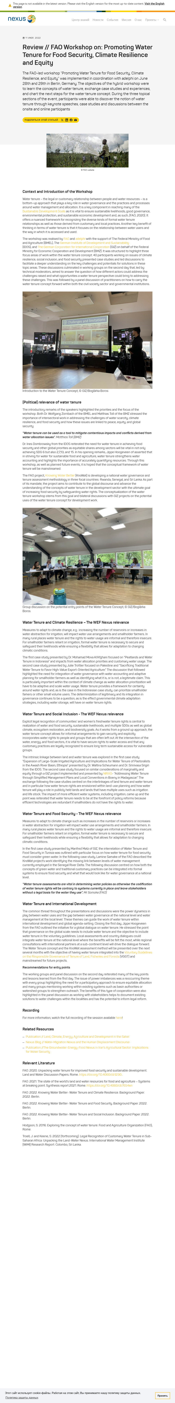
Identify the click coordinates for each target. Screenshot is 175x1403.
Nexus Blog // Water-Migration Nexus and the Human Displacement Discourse (78, 1042)
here (119, 1018)
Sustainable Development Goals (44, 211)
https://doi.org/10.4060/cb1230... (101, 1074)
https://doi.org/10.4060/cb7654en (109, 1085)
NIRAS (107, 773)
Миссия (126, 20)
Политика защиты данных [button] (21, 1397)
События (112, 20)
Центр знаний (80, 20)
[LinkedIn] (66, 120)
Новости (98, 20)
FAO (66, 239)
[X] (62, 120)
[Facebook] (71, 120)
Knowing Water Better (60, 475)
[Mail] (75, 120)
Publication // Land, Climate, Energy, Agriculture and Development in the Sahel (77, 1037)
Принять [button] (163, 1395)
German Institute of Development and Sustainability (94, 243)
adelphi (80, 239)
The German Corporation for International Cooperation (74, 247)
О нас (138, 20)
